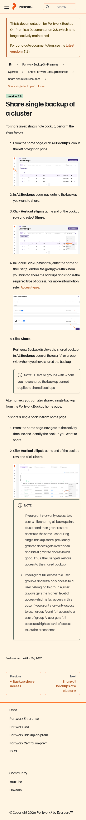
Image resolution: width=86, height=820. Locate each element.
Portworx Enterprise (24, 718)
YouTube (15, 781)
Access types (30, 287)
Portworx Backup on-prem (28, 734)
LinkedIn (15, 789)
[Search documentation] (59, 6)
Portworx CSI (19, 726)
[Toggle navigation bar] (7, 7)
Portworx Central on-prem (28, 743)
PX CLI (14, 751)
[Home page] (10, 64)
